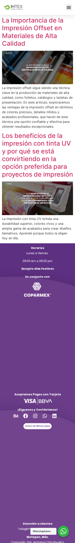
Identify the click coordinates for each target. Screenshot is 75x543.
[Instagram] (37, 418)
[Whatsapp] (47, 418)
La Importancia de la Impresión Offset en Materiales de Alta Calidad (32, 31)
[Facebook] (28, 418)
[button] (68, 7)
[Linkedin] (57, 418)
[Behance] (18, 418)
